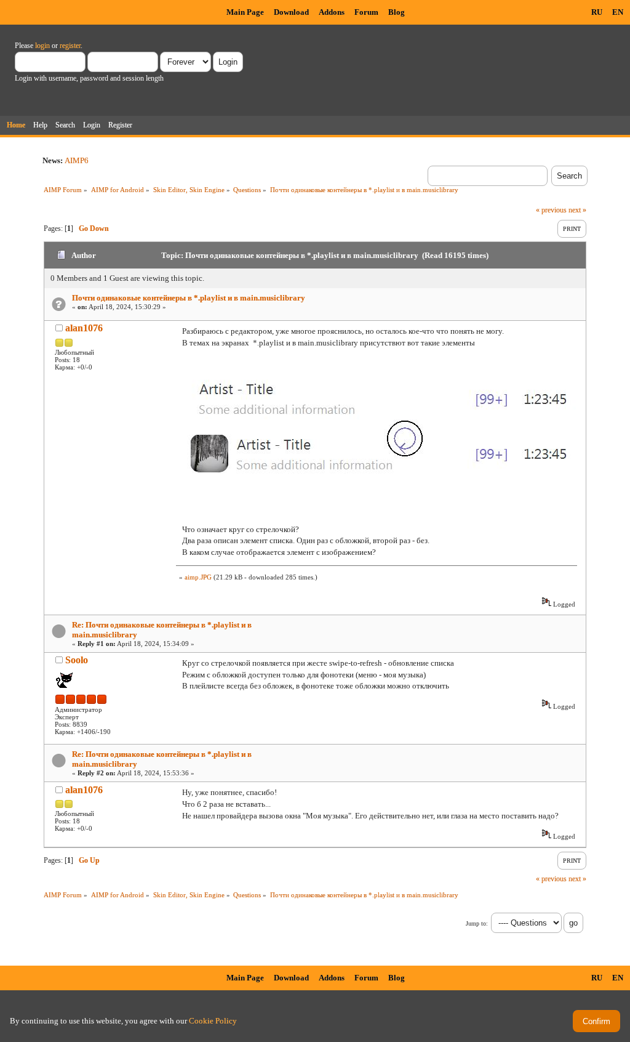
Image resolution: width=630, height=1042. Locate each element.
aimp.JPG (198, 577)
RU (596, 12)
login (42, 45)
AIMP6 (77, 160)
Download (291, 12)
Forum (366, 12)
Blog (396, 12)
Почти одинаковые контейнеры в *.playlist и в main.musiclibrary (188, 297)
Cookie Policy (213, 1020)
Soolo (76, 660)
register (70, 45)
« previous (551, 210)
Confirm (596, 1021)
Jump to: (477, 923)
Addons (332, 12)
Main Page (245, 12)
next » (577, 210)
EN (617, 12)
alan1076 (84, 328)
